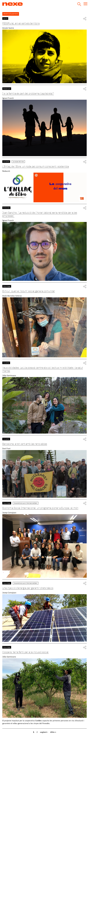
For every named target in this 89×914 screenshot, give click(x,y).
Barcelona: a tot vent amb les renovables (24, 444)
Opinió (5, 18)
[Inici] (21, 4)
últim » (53, 732)
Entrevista (6, 208)
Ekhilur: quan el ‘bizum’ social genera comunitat (28, 291)
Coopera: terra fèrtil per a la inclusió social (25, 652)
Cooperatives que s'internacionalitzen (25, 503)
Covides (38, 721)
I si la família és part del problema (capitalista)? (28, 93)
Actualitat (6, 161)
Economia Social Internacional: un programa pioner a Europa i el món (40, 508)
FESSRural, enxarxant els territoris (21, 23)
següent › (44, 732)
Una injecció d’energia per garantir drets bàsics (27, 588)
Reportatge (6, 286)
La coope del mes (18, 161)
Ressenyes (6, 88)
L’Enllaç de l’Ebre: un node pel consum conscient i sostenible (35, 166)
